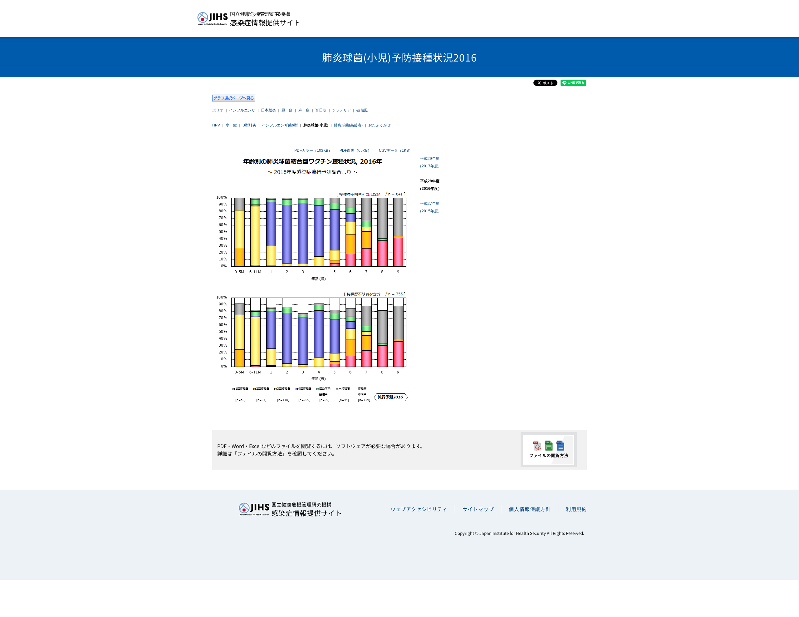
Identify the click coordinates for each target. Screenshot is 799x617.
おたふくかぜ (379, 125)
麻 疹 (304, 110)
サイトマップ (478, 509)
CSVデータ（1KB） (396, 150)
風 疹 (287, 110)
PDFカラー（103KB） (313, 150)
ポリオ (217, 110)
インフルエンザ (242, 110)
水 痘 (231, 125)
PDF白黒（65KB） (355, 150)
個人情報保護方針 (530, 509)
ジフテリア (341, 110)
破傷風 (362, 110)
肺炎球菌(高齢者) (348, 125)
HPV (216, 125)
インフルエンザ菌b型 (280, 125)
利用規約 (576, 509)
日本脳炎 (268, 110)
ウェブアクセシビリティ (419, 509)
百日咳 (320, 110)
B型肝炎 (249, 125)
